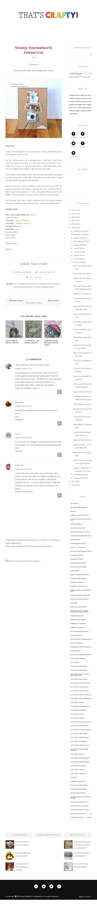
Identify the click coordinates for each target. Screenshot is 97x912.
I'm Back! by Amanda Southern (84, 294)
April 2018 (77, 259)
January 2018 (79, 478)
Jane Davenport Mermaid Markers (81, 551)
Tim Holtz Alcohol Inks (77, 781)
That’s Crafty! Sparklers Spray (79, 762)
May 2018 (77, 255)
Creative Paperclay (76, 524)
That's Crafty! (74, 662)
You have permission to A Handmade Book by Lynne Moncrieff (82, 845)
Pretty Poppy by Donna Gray (83, 404)
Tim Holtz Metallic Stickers (79, 806)
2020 (73, 221)
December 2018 (79, 231)
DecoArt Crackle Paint (77, 528)
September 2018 (80, 241)
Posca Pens (73, 603)
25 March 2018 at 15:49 (23, 469)
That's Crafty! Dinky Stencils (79, 691)
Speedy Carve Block (76, 643)
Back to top (84, 897)
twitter (82, 137)
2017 (73, 481)
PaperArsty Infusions (77, 582)
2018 (73, 228)
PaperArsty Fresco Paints (78, 578)
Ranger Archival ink (77, 616)
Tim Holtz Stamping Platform (79, 809)
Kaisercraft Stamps (76, 555)
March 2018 (78, 262)
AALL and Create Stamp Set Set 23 (25, 284)
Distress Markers (54, 284)
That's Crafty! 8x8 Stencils (78, 670)
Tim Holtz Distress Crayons (79, 785)
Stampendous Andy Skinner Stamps (81, 647)
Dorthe (19, 465)
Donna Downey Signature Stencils (81, 535)
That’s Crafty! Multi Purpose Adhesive (79, 749)
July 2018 (77, 248)
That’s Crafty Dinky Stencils (79, 737)
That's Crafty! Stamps (77, 714)
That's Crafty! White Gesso (78, 733)
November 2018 (79, 234)
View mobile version (34, 303)
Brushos (73, 511)
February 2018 (79, 474)
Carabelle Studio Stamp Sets (79, 515)
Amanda (19, 402)
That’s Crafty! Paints (77, 754)
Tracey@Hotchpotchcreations (32, 365)
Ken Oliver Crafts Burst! (78, 563)
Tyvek (91, 813)
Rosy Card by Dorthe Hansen (83, 392)
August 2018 (78, 245)
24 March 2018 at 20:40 (23, 438)
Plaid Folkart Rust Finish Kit (79, 599)
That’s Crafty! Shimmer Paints (79, 758)
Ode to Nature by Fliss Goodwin (84, 274)
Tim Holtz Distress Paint (78, 793)
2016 (73, 485)
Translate (86, 77)
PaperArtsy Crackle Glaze (78, 586)
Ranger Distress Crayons (78, 619)
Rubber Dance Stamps (77, 627)
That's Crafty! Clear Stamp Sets (80, 683)
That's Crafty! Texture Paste (79, 725)
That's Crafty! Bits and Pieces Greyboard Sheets (79, 674)
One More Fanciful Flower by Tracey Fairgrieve (22, 867)
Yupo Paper (89, 817)
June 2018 (78, 252)
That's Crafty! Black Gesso (78, 679)
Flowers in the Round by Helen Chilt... (51, 343)
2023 (73, 210)
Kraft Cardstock (27, 287)
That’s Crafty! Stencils (77, 769)
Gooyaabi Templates (51, 896)
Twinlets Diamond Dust (78, 813)
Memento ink (74, 570)
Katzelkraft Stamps (76, 559)
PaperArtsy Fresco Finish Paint (80, 595)
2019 (73, 224)
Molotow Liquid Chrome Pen (79, 574)
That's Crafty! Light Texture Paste (81, 694)
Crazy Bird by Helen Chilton (12, 342)
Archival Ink (43, 284)
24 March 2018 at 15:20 (23, 406)
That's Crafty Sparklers (77, 658)
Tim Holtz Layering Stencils (79, 802)
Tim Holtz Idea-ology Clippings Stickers (80, 797)
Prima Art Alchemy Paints (78, 607)
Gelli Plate (17, 287)
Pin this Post (35, 277)
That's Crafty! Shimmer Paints (79, 706)
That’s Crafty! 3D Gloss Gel (78, 741)
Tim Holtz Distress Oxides (78, 789)
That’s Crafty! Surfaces (77, 773)
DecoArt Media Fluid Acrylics (80, 532)
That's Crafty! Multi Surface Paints (81, 698)
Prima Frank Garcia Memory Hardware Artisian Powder (79, 611)
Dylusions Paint (75, 539)
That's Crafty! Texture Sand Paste (81, 729)
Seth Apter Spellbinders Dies (79, 631)
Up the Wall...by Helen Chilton (32, 342)
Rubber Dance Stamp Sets (78, 623)
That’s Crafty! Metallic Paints (79, 745)
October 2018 (79, 238)
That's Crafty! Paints (77, 702)
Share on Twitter (46, 272)
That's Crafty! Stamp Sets (78, 710)
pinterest (83, 147)
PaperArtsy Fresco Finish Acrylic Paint (80, 590)
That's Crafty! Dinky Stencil (79, 687)
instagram (73, 156)
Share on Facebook (23, 272)
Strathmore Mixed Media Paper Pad (81, 654)
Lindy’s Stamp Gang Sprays (78, 567)
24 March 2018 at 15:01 (23, 369)
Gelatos (72, 547)
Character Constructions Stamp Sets (81, 519)
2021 (73, 217)
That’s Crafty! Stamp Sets (78, 765)
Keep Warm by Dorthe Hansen (84, 440)
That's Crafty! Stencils (77, 718)
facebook (74, 137)
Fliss (17, 434)
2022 (73, 214)
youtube (73, 147)
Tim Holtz (73, 777)
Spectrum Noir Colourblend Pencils (82, 639)
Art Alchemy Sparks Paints (78, 507)
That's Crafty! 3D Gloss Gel (78, 666)
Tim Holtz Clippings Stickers (44, 287)
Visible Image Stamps (76, 817)
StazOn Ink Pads (75, 650)
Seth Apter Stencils (76, 635)
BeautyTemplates (25, 896)
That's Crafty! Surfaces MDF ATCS (80, 722)
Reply (59, 392)
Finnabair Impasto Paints (78, 543)
